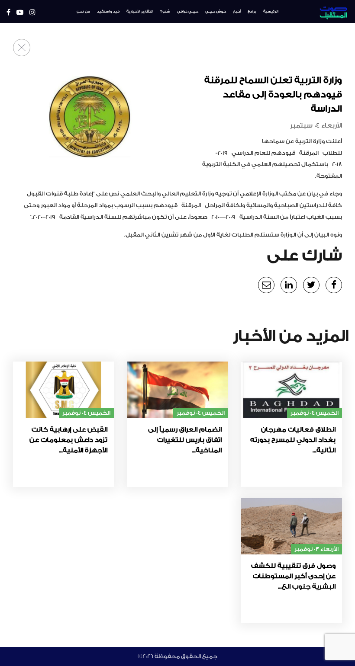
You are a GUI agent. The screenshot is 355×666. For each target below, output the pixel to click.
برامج (252, 11)
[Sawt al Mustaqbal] (320, 11)
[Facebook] (8, 12)
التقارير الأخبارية (139, 11)
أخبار (237, 11)
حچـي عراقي (187, 11)
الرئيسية (270, 11)
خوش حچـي (215, 11)
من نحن (83, 11)
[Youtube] (19, 12)
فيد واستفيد (108, 11)
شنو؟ (165, 11)
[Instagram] (32, 12)
